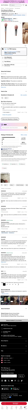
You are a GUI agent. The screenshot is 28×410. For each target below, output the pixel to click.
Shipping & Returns (8, 54)
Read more (3, 262)
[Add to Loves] (25, 46)
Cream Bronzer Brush (13, 314)
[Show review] (5, 178)
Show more (3, 87)
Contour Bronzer (20, 316)
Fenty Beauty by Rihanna (7, 10)
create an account (13, 51)
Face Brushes (17, 8)
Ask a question (11, 13)
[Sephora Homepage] (4, 5)
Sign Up (21, 376)
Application (19, 15)
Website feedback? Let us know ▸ (14, 320)
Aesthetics (15, 15)
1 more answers (6, 112)
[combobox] (15, 5)
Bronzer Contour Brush (14, 313)
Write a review (24, 134)
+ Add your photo (4, 293)
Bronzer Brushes (4, 314)
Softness (23, 15)
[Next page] (18, 284)
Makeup (2, 8)
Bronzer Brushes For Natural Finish (8, 316)
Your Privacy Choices (5, 397)
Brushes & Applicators (9, 8)
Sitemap (20, 395)
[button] (17, 19)
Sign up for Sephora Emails (7, 373)
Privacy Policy (3, 395)
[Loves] (23, 5)
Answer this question (7, 114)
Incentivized (11, 232)
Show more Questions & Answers (10, 119)
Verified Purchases (19, 185)
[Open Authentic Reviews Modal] (13, 149)
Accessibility (15, 395)
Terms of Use (9, 395)
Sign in (5, 51)
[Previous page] (1, 284)
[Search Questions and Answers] (2, 98)
